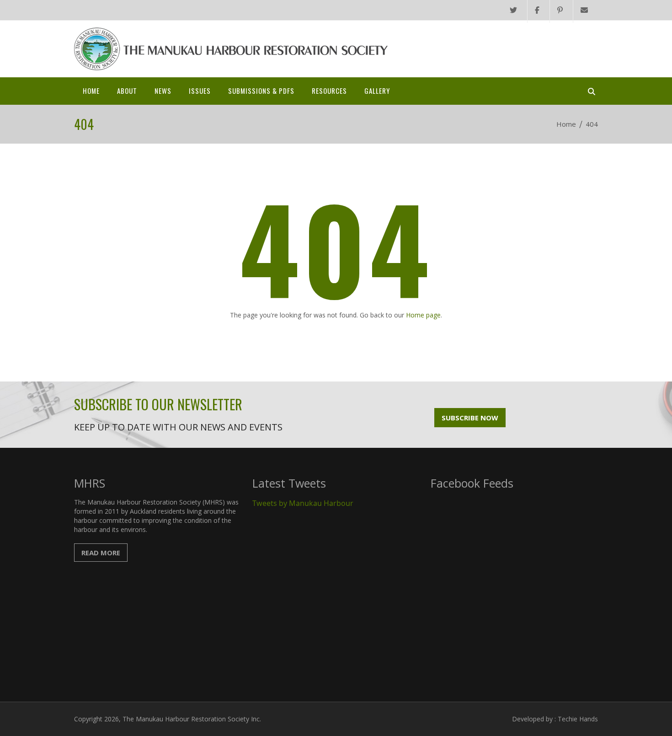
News (163, 91)
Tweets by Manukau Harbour (302, 503)
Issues (200, 91)
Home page (423, 315)
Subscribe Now (470, 417)
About (127, 91)
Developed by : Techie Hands (555, 719)
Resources (329, 91)
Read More (100, 552)
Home (91, 91)
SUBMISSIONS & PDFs (261, 91)
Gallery (377, 91)
